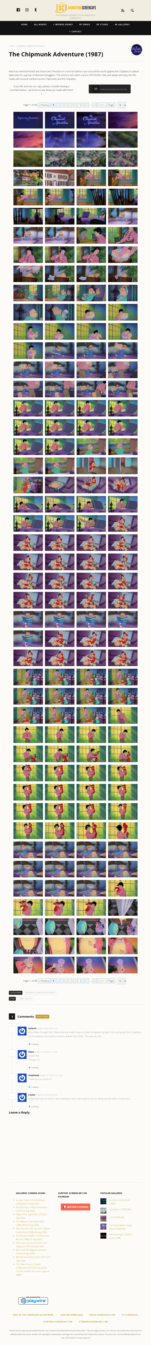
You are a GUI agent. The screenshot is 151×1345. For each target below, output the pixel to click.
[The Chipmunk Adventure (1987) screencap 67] (91, 435)
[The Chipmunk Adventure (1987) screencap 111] (91, 646)
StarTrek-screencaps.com (58, 1322)
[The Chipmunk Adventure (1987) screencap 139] (91, 781)
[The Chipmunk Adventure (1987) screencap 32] (122, 262)
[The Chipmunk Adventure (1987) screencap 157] (28, 877)
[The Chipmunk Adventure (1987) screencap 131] (91, 742)
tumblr (39, 9)
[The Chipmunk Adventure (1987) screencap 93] (28, 570)
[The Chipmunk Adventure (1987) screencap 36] (122, 282)
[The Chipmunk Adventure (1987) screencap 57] (28, 397)
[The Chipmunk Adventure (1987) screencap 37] (28, 301)
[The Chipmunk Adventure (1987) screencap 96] (122, 570)
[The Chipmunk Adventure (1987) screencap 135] (91, 762)
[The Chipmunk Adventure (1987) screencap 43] (91, 320)
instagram (30, 9)
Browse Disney (64, 24)
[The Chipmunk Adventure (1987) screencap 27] (91, 243)
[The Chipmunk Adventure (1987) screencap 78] (59, 493)
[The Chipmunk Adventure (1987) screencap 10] (59, 166)
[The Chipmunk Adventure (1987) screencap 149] (28, 838)
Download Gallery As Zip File (113, 89)
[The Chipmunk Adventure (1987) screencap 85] (28, 531)
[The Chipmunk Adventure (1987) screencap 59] (91, 397)
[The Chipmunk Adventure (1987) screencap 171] (91, 934)
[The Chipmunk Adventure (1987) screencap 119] (91, 685)
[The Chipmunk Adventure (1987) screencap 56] (122, 378)
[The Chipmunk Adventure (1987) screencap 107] (91, 627)
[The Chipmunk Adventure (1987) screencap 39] (91, 301)
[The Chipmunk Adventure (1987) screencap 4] (122, 128)
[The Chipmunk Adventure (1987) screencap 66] (59, 435)
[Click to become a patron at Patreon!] (75, 1211)
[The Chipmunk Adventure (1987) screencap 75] (91, 474)
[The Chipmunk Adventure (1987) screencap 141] (28, 800)
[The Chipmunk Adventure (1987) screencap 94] (59, 570)
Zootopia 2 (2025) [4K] (120, 1209)
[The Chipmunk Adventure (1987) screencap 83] (91, 512)
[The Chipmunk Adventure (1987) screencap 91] (91, 550)
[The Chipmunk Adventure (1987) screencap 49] (28, 358)
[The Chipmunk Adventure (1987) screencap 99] (91, 589)
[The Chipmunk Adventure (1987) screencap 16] (122, 186)
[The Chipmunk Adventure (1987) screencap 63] (91, 416)
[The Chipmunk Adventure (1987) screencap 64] (122, 416)
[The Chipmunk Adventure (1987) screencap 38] (59, 301)
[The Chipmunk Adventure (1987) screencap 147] (91, 819)
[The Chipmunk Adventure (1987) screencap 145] (28, 819)
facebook (21, 9)
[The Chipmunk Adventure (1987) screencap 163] (91, 896)
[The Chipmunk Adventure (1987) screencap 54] (59, 378)
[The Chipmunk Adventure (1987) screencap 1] (28, 128)
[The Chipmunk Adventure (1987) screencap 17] (28, 205)
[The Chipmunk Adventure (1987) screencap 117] (28, 685)
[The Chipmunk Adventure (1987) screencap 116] (122, 666)
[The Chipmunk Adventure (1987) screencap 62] (59, 416)
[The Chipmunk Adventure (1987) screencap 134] (59, 762)
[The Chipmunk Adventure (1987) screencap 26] (59, 243)
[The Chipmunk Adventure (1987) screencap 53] (28, 378)
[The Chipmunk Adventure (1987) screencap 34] (59, 282)
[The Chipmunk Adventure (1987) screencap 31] (91, 262)
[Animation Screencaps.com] (75, 7)
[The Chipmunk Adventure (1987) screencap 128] (122, 723)
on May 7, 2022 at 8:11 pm (47, 1028)
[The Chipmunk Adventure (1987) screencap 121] (28, 704)
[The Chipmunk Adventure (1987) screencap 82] (59, 512)
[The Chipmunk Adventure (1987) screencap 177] (28, 973)
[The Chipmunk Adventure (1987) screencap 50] (59, 358)
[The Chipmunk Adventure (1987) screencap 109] (28, 646)
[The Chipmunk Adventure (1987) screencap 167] (91, 915)
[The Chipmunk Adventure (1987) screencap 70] (59, 454)
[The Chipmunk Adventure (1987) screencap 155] (91, 858)
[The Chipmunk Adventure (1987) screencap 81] (28, 512)
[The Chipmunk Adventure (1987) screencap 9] (28, 166)
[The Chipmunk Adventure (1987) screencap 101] (28, 608)
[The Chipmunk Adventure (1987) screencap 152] (122, 838)
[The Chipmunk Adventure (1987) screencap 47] (91, 339)
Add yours (42, 1016)
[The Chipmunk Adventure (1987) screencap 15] (91, 186)
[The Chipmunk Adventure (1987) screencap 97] (28, 589)
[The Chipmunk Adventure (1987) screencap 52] (122, 358)
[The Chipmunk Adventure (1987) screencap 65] (28, 435)
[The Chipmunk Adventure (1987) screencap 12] (122, 166)
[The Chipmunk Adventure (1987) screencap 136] (122, 762)
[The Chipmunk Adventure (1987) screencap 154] (59, 858)
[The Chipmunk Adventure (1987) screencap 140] (122, 781)
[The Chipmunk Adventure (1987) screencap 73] (28, 474)
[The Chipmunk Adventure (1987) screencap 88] (122, 531)
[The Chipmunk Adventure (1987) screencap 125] (28, 723)
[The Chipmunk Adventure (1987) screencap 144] (122, 800)
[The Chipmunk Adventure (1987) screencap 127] (91, 723)
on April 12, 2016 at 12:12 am (51, 1075)
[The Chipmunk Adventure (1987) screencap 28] (122, 243)
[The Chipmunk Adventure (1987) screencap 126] (59, 723)
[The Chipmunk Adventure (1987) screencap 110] (59, 646)
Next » (102, 105)
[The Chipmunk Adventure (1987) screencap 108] (122, 627)
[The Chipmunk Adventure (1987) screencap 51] (91, 358)
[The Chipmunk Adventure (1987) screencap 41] (28, 320)
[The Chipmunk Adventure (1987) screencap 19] (91, 205)
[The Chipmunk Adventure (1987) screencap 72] (122, 454)
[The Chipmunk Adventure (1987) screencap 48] (122, 339)
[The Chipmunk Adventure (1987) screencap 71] (91, 454)
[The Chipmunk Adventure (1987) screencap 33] (28, 282)
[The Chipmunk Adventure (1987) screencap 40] (122, 301)
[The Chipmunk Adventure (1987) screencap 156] (122, 858)
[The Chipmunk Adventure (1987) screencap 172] (122, 934)
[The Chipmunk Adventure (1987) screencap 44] (122, 320)
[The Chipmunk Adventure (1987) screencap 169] (28, 934)
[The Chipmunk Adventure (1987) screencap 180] (122, 973)
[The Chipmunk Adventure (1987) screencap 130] (59, 742)
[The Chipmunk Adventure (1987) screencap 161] (28, 896)
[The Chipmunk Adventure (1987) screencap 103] (91, 608)
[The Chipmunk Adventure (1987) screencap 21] (28, 224)
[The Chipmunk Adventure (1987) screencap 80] (122, 493)
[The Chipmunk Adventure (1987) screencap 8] (122, 147)
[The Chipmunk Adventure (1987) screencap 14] (59, 186)
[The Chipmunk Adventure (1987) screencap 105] (28, 627)
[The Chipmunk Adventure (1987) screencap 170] (59, 934)
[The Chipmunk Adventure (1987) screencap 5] (28, 147)
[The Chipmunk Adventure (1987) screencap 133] (28, 762)
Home (24, 24)
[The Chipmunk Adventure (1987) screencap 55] (91, 378)
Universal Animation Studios (40, 992)
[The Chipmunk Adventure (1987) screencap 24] (122, 224)
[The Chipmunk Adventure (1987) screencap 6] (59, 147)
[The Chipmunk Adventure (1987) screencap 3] (91, 128)
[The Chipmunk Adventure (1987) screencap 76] (122, 474)
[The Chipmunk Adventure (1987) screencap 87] (91, 531)
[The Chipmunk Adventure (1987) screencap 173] (28, 954)
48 (94, 105)
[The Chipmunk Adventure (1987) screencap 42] (59, 320)
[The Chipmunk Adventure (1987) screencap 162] (59, 896)
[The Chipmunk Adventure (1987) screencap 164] (122, 896)
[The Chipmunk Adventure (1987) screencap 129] (28, 742)
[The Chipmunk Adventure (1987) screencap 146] (59, 819)
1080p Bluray (25, 998)
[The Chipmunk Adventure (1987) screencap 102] (59, 608)
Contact (77, 31)
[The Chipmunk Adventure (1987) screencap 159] (91, 877)
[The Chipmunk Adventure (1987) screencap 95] (91, 570)
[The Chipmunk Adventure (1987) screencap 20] (122, 205)
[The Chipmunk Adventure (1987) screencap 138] (59, 781)
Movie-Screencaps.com (102, 1315)
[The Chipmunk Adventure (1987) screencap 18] (59, 205)
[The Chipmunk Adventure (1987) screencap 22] (59, 224)
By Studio (102, 24)
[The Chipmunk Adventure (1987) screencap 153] (28, 858)
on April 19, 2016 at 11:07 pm (46, 1052)
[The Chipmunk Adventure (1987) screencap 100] (122, 589)
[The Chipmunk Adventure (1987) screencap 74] (59, 474)
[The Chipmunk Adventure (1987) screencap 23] (91, 224)
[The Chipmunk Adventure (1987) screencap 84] (122, 512)
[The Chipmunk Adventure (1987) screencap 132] (122, 742)
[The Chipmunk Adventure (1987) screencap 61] (28, 416)
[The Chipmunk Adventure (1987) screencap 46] (59, 339)
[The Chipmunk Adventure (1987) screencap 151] (91, 838)
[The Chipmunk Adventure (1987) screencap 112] (122, 646)
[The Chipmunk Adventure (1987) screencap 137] (28, 781)
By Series (84, 24)
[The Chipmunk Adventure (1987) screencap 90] (59, 550)
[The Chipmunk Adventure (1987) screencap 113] (28, 666)
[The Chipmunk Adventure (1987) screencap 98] (59, 589)
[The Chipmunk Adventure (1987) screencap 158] (59, 877)
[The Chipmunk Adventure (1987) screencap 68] (122, 435)
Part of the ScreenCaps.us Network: (33, 1315)
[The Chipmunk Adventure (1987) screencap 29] (28, 262)
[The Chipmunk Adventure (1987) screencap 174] (59, 954)
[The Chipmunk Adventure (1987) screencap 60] (122, 397)
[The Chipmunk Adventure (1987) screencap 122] (59, 704)
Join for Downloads (71, 1315)
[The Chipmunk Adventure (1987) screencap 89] (28, 550)
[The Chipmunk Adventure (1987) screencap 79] (91, 493)
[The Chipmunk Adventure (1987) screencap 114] (59, 666)
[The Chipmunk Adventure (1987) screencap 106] (59, 627)
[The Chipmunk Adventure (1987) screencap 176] (122, 954)
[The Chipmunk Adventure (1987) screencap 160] (122, 877)
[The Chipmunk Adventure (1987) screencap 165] (28, 915)
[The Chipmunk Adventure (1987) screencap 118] (59, 685)
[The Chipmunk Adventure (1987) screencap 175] (91, 954)
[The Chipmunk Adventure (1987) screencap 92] (122, 550)
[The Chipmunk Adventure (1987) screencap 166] (59, 915)
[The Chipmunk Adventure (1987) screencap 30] (59, 262)
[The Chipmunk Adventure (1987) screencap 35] (91, 282)
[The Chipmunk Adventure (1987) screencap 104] (122, 608)
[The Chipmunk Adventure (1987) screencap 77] (28, 493)
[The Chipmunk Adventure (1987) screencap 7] (91, 147)
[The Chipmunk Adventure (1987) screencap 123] (91, 704)
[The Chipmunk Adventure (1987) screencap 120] (122, 685)
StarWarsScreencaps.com (93, 1322)
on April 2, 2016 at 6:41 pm (47, 1095)
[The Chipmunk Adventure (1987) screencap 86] (59, 531)
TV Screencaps (130, 1315)
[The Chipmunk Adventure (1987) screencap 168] (122, 915)
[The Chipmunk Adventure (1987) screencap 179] (91, 973)
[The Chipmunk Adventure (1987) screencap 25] (28, 243)
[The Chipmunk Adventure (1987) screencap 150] (59, 838)
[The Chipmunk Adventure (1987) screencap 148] (122, 819)
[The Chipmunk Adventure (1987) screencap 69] (28, 454)
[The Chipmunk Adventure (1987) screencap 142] (59, 800)
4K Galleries (122, 24)
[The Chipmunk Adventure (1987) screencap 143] (91, 800)
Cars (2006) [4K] (117, 1217)
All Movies (40, 24)
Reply (62, 1028)
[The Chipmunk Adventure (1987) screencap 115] (91, 666)
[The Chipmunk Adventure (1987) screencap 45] (28, 339)
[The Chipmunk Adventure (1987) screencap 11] (91, 166)
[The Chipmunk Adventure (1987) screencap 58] (59, 397)
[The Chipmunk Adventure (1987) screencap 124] (122, 704)
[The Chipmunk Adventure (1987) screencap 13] (28, 186)
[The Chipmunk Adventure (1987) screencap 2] (59, 128)
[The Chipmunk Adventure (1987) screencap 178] (59, 973)
